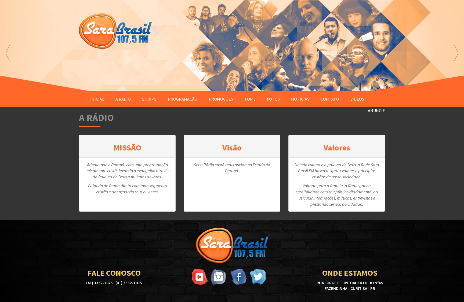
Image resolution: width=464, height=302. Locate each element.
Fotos (273, 99)
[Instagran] (219, 276)
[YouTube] (199, 276)
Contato (330, 99)
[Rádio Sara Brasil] (232, 245)
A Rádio (123, 99)
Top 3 (250, 99)
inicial (97, 99)
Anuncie (376, 110)
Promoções (221, 99)
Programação (182, 99)
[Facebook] (238, 276)
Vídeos (357, 99)
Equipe (149, 99)
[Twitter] (257, 276)
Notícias (300, 99)
